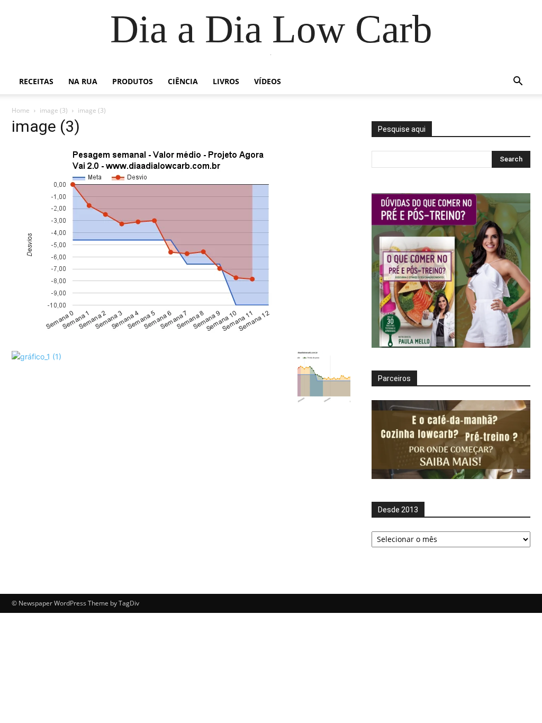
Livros (226, 81)
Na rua (82, 81)
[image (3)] (170, 340)
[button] (517, 82)
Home (21, 110)
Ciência (183, 81)
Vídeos (267, 81)
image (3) (54, 110)
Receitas (36, 81)
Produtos (132, 81)
